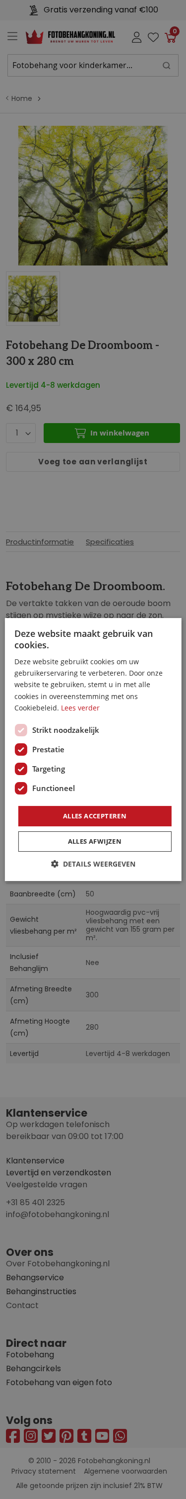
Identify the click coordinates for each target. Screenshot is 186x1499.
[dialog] (93, 749)
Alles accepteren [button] (94, 815)
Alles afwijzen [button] (95, 841)
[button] (93, 864)
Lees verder (80, 707)
